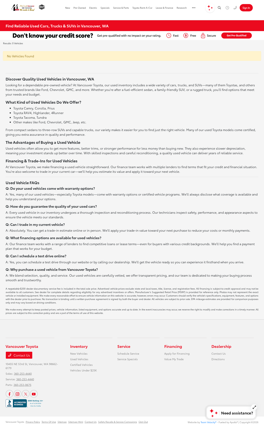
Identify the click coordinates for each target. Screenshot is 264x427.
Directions (218, 359)
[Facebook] (9, 394)
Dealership (221, 346)
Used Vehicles (79, 359)
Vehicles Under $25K (83, 370)
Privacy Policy (33, 421)
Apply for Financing (177, 353)
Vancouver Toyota (15, 421)
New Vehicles (79, 353)
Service (123, 346)
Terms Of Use (49, 421)
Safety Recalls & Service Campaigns (117, 421)
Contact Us (21, 355)
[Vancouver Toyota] (23, 8)
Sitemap (62, 421)
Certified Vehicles (81, 365)
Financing (173, 346)
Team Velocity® (208, 422)
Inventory (79, 346)
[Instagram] (17, 394)
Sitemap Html (75, 421)
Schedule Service (128, 353)
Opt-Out (143, 421)
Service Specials (127, 359)
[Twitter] (26, 394)
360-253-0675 (22, 385)
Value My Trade (174, 359)
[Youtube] (34, 394)
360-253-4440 (23, 373)
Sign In (246, 7)
